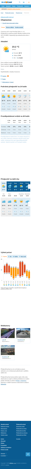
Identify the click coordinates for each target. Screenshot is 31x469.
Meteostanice (5, 82)
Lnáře (3, 339)
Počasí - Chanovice (21, 380)
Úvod (3, 6)
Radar (13, 6)
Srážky (16, 256)
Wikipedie (3, 384)
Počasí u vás (4, 430)
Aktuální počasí (5, 424)
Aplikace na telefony (6, 447)
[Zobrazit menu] (28, 2)
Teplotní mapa (4, 435)
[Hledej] (20, 2)
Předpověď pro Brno (21, 430)
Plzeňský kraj (19, 12)
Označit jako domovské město (10, 23)
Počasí (3, 27)
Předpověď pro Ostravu (21, 432)
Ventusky (3, 453)
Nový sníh (23, 256)
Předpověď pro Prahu (21, 428)
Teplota (5, 256)
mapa (11, 82)
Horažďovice (21, 339)
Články (2, 443)
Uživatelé (3, 441)
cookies (7, 465)
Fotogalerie (4, 445)
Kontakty (18, 439)
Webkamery (3, 432)
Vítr (11, 256)
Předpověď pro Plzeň (21, 435)
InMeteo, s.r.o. (12, 463)
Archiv (2, 439)
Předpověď (20, 6)
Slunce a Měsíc (10, 27)
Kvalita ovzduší (19, 27)
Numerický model (20, 426)
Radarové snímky (5, 426)
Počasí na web (4, 449)
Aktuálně (8, 6)
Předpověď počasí (9, 12)
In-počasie (3, 455)
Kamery (4, 76)
